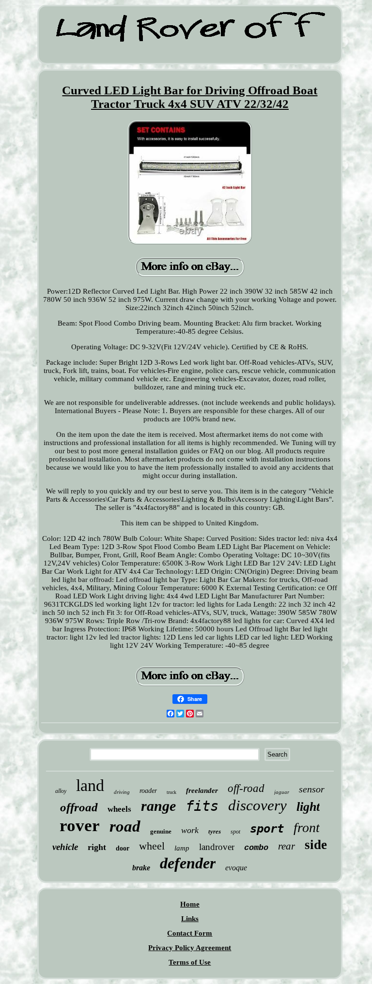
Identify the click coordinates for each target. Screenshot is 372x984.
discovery (257, 805)
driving (122, 792)
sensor (312, 789)
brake (141, 868)
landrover (216, 847)
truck (171, 792)
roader (148, 790)
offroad (79, 807)
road (124, 826)
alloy (60, 791)
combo (256, 847)
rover (80, 825)
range (158, 806)
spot (235, 831)
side (316, 844)
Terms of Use (190, 962)
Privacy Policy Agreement (189, 948)
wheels (119, 809)
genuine (160, 831)
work (190, 830)
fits (202, 806)
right (97, 847)
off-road (246, 788)
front (307, 827)
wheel (152, 846)
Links (190, 919)
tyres (214, 831)
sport (267, 828)
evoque (236, 868)
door (122, 848)
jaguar (281, 792)
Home (190, 904)
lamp (181, 848)
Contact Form (189, 933)
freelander (202, 790)
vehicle (65, 847)
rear (286, 846)
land (90, 785)
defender (188, 863)
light (308, 807)
